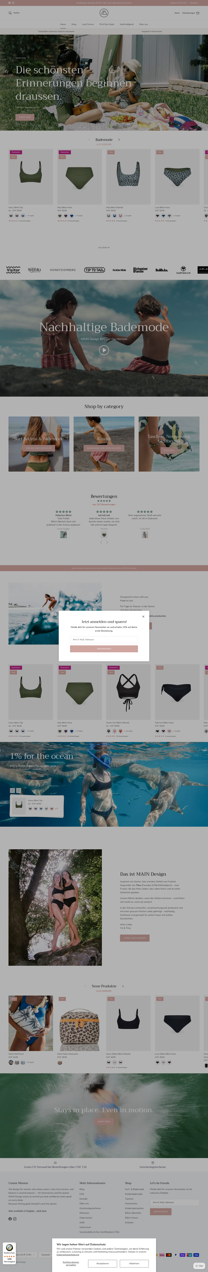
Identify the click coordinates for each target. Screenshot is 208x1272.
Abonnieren (104, 649)
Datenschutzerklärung (68, 1254)
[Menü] (14, 1244)
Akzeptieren (102, 1263)
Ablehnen (134, 1263)
